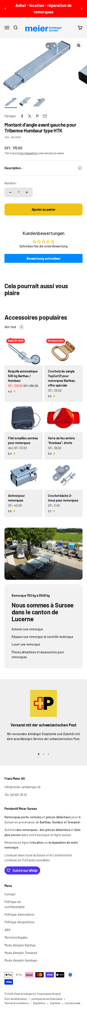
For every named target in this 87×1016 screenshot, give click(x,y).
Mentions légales (16, 937)
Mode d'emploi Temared (20, 953)
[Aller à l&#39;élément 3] (39, 102)
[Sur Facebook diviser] (22, 116)
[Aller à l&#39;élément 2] (25, 102)
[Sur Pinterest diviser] (37, 116)
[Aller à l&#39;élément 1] (10, 102)
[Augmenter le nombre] (26, 192)
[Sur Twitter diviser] (29, 116)
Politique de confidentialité (14, 904)
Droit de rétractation (15, 998)
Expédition (39, 1003)
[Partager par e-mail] (45, 116)
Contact (9, 894)
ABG (7, 930)
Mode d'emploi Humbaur (20, 960)
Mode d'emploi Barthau (20, 945)
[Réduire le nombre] (10, 192)
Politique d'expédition (19, 922)
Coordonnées (72, 1003)
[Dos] (5, 8)
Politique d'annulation (19, 914)
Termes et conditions (16, 1003)
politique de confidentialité (46, 998)
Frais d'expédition (28, 153)
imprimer (55, 1003)
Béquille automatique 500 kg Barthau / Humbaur (23, 376)
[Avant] (82, 8)
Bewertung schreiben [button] (44, 258)
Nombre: (10, 183)
